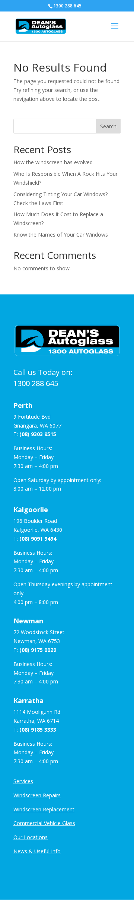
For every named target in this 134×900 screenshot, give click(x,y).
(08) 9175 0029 (37, 649)
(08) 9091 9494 (37, 538)
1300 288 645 (35, 383)
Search (108, 126)
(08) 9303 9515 (37, 434)
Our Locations (30, 837)
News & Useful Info (37, 851)
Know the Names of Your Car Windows (60, 234)
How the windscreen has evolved (53, 162)
